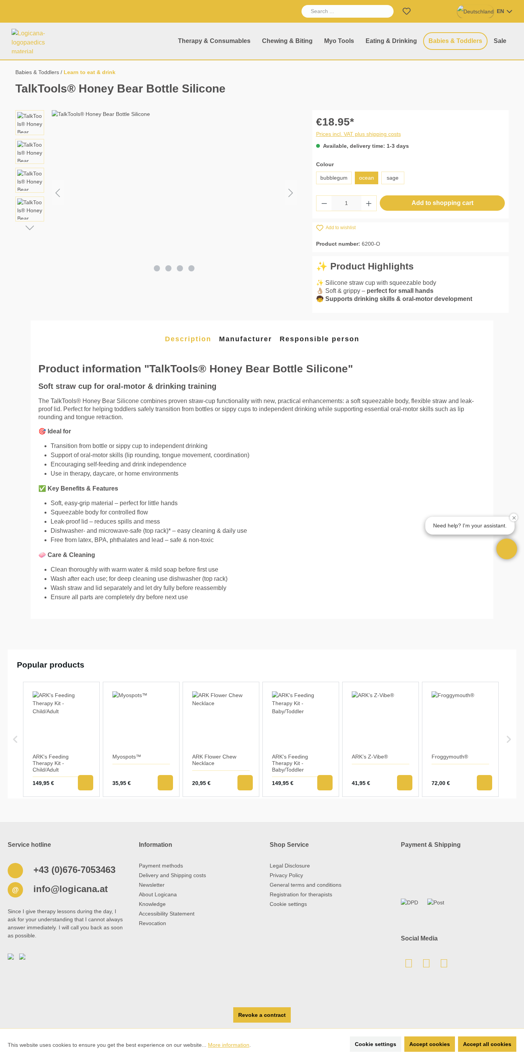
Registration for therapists (301, 894)
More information (228, 1045)
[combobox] (339, 11)
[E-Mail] (409, 965)
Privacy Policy (286, 875)
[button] (507, 549)
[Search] (385, 11)
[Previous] (57, 192)
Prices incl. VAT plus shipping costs (358, 134)
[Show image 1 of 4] (157, 268)
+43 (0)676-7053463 (73, 869)
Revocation (152, 923)
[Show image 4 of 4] (191, 268)
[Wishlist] (406, 11)
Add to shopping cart (442, 203)
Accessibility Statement (166, 914)
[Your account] (425, 11)
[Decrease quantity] (324, 203)
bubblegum (334, 178)
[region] (156, 192)
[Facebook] (427, 965)
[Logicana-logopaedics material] (36, 41)
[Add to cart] (85, 782)
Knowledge (152, 904)
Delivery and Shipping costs (172, 875)
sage (393, 178)
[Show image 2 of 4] (168, 268)
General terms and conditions (305, 885)
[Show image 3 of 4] (180, 268)
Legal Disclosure (290, 866)
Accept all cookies (487, 1044)
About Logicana (158, 894)
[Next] (291, 192)
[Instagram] (444, 965)
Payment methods (161, 866)
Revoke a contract (262, 1015)
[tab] (188, 339)
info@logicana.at (69, 889)
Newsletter (152, 885)
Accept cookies (429, 1044)
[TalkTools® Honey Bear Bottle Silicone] (174, 192)
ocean (366, 178)
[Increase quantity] (369, 203)
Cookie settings (288, 904)
